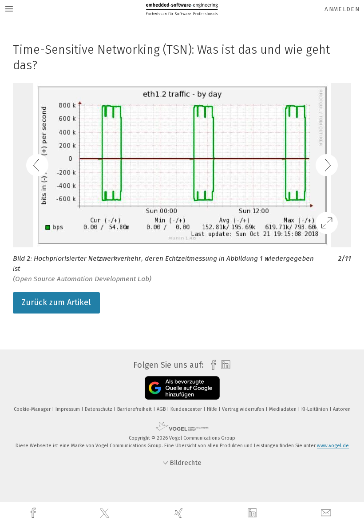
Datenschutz (99, 409)
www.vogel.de (333, 446)
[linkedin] (253, 513)
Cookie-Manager (33, 409)
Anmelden (342, 9)
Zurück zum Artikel (56, 302)
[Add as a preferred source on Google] (182, 388)
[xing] (180, 513)
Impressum (68, 409)
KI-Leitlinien (315, 409)
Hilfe (212, 409)
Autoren (342, 409)
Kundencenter (186, 409)
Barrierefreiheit (135, 409)
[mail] (327, 513)
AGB (162, 409)
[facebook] (34, 513)
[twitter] (106, 513)
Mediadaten (283, 409)
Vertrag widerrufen (243, 409)
